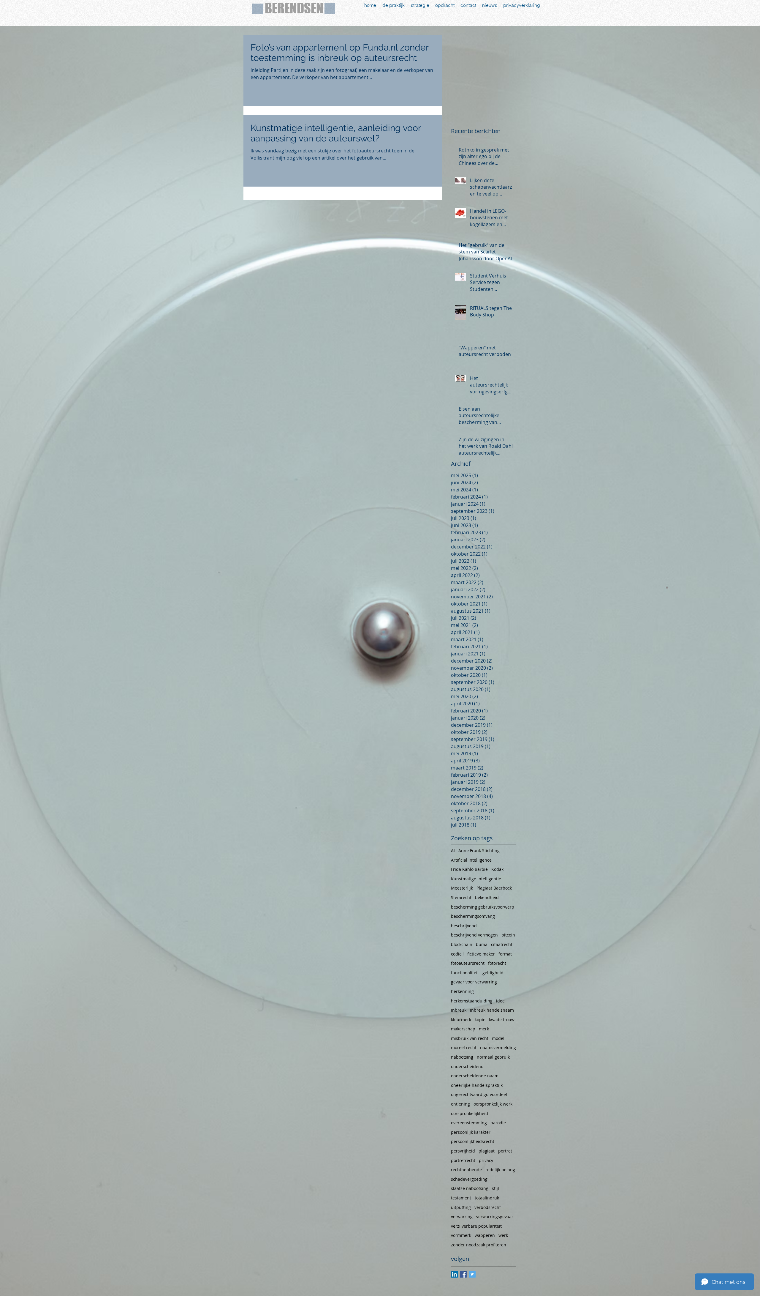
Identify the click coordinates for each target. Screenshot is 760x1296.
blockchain (461, 944)
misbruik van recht (469, 1038)
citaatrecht (501, 944)
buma (481, 944)
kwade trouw (501, 1019)
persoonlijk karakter (470, 1132)
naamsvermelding (498, 1047)
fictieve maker (481, 954)
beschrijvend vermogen (474, 935)
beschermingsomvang (473, 916)
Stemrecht (461, 897)
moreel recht (463, 1047)
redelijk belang (500, 1169)
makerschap (463, 1029)
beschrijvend (464, 925)
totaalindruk (487, 1198)
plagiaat (487, 1151)
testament (461, 1198)
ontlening (460, 1104)
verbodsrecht (487, 1207)
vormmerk (461, 1235)
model (498, 1038)
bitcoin (508, 935)
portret (505, 1151)
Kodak (497, 869)
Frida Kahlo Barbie (469, 869)
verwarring (462, 1216)
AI (453, 850)
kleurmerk (461, 1019)
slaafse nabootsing (469, 1188)
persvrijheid (463, 1151)
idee (500, 1001)
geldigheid (493, 972)
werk (503, 1235)
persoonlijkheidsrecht (472, 1141)
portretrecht (463, 1160)
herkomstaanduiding (472, 1001)
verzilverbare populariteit (476, 1226)
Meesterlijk (462, 888)
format (505, 954)
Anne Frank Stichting (479, 850)
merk (484, 1029)
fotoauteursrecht (467, 963)
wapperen (485, 1235)
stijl (495, 1188)
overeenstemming (469, 1122)
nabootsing (462, 1057)
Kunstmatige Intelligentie (476, 879)
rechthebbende (466, 1169)
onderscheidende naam (474, 1076)
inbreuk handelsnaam (492, 1010)
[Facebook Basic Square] (463, 1274)
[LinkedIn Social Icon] (454, 1274)
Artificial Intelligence (471, 860)
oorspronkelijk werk (493, 1104)
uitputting (461, 1207)
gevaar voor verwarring (474, 982)
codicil (457, 954)
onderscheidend (467, 1066)
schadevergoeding (469, 1179)
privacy (486, 1160)
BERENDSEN (294, 8)
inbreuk (458, 1010)
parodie (498, 1122)
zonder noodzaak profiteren (478, 1245)
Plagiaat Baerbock (494, 888)
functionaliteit (465, 972)
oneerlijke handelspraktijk (477, 1085)
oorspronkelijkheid (469, 1113)
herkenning (462, 991)
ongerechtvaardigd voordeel (479, 1094)
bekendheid (487, 897)
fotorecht (497, 963)
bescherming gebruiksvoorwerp (482, 907)
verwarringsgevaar (494, 1216)
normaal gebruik (493, 1057)
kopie (480, 1019)
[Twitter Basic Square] (472, 1274)
